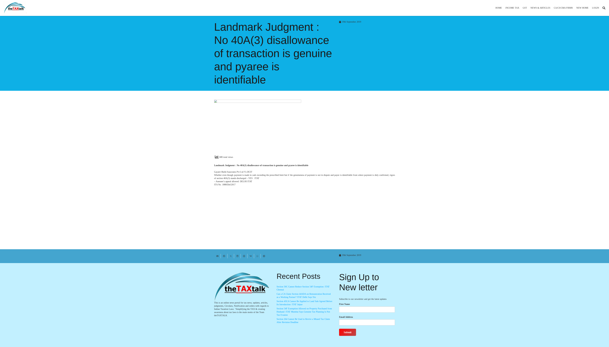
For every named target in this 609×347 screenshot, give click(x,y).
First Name (344, 304)
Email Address (346, 317)
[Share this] (224, 256)
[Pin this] (244, 256)
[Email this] (217, 256)
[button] (520, 8)
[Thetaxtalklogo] (14, 8)
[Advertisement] (351, 128)
